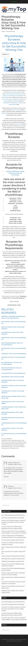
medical (20, 125)
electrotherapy (17, 93)
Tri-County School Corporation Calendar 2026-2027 (12, 540)
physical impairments (14, 101)
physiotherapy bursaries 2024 (12, 445)
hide (7, 54)
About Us (16, 641)
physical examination (15, 109)
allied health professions (13, 92)
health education (4, 97)
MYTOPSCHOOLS (14, 9)
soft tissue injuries (8, 99)
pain (3, 99)
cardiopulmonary (13, 102)
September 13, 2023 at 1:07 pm (15, 488)
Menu (15, 1)
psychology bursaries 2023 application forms (10, 448)
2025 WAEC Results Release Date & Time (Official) (12, 517)
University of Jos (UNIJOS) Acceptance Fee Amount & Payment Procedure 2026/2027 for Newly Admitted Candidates (13, 522)
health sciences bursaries (10, 443)
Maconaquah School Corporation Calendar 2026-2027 (13, 558)
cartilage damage (16, 99)
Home (20, 641)
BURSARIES (9, 438)
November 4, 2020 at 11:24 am (14, 464)
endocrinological (12, 104)
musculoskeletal (6, 102)
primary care (18, 124)
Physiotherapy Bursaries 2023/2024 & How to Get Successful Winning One (14, 43)
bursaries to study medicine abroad (10, 441)
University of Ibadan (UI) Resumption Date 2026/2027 (13, 556)
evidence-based (5, 93)
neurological (20, 102)
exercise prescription (11, 95)
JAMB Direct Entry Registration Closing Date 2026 (12, 561)
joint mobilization (20, 95)
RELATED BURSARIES (8, 311)
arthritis (22, 99)
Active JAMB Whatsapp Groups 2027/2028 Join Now (13, 515)
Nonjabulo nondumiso (13, 462)
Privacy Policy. (10, 641)
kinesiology (11, 93)
